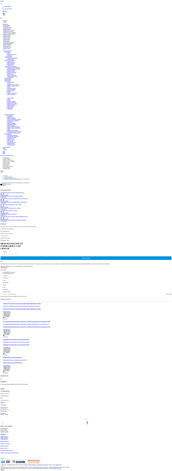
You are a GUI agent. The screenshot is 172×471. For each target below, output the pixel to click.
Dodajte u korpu (7, 313)
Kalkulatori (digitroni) (12, 102)
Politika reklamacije (5, 441)
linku (7, 468)
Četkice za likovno (11, 94)
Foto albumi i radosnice (12, 135)
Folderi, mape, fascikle (12, 104)
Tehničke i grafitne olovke (12, 85)
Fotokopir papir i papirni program (14, 131)
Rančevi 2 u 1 (10, 73)
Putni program (6, 26)
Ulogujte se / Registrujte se (7, 386)
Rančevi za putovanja (11, 54)
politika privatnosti (57, 468)
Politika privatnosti (4, 437)
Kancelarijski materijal (8, 43)
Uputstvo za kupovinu (5, 443)
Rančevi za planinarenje (12, 58)
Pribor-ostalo (10, 108)
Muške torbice (10, 65)
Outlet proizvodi (10, 143)
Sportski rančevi (10, 59)
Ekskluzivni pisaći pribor (12, 130)
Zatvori (2, 469)
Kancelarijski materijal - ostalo (13, 132)
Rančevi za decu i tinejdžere (9, 33)
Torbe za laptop (10, 61)
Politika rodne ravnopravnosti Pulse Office (10, 452)
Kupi (2, 194)
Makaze (9, 100)
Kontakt (5, 149)
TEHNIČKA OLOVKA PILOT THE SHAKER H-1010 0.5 (14, 220)
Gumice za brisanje (11, 89)
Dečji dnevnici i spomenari (13, 136)
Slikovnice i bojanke (11, 137)
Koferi (8, 53)
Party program (10, 141)
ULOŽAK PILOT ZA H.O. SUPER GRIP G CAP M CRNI (13, 202)
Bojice (8, 87)
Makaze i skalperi (11, 125)
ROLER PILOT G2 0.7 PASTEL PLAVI (12, 357)
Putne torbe (9, 55)
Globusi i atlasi (10, 106)
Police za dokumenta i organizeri (14, 119)
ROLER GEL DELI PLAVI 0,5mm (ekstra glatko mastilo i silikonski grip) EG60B (22, 303)
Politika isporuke (4, 436)
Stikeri (8, 129)
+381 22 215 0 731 (5, 400)
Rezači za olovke (11, 90)
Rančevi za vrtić (4, 448)
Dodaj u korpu (86, 258)
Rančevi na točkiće (11, 70)
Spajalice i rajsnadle (11, 118)
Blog (4, 148)
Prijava (5, 11)
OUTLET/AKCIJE (7, 50)
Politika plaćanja (4, 439)
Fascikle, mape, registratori (13, 120)
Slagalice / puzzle (11, 140)
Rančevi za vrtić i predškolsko (13, 67)
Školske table (10, 107)
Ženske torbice (10, 77)
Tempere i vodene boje (12, 93)
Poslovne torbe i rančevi (8, 31)
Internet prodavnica (8, 176)
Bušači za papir (10, 117)
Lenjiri (8, 99)
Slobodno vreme (6, 48)
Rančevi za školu (11, 71)
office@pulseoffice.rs (4, 411)
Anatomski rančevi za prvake (13, 68)
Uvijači (8, 83)
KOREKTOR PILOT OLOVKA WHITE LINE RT (12, 196)
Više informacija (6, 311)
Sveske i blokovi (10, 82)
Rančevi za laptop (11, 62)
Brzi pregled (5, 194)
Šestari (8, 91)
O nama (5, 21)
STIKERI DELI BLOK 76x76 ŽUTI (8, 214)
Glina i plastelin (10, 97)
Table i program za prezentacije (13, 127)
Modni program (6, 36)
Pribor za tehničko (11, 105)
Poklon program (6, 45)
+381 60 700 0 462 (5, 393)
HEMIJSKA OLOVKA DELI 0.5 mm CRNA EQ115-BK (16, 339)
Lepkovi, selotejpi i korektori (13, 126)
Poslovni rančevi (10, 64)
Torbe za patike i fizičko (12, 76)
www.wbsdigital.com (57, 464)
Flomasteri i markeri (11, 88)
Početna (5, 20)
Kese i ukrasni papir (11, 142)
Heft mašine (9, 115)
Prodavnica (5, 24)
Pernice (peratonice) (11, 74)
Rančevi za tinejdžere (11, 72)
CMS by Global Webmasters (30, 464)
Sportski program (7, 29)
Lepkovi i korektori (11, 101)
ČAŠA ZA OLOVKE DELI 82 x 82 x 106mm (10, 208)
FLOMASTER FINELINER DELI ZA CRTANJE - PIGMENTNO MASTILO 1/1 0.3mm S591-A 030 (26, 321)
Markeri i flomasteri (11, 123)
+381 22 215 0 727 (5, 395)
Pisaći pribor (10, 121)
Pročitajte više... (4, 267)
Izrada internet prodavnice (42, 464)
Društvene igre (10, 138)
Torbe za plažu (6, 38)
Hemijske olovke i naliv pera (13, 84)
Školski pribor (6, 41)
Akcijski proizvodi (11, 144)
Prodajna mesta (6, 147)
